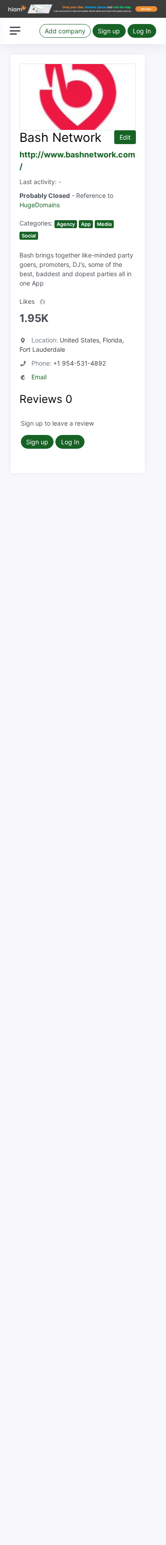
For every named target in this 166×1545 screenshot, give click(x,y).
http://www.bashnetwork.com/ (77, 160)
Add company (65, 31)
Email (38, 377)
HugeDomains (39, 205)
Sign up (109, 31)
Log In (142, 31)
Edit (125, 137)
